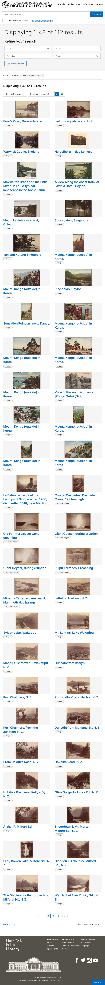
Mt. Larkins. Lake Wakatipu (74, 632)
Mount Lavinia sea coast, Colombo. (21, 222)
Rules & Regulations (89, 939)
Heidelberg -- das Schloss (73, 151)
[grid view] (57, 94)
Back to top (9, 924)
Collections (74, 4)
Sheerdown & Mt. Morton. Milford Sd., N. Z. (73, 828)
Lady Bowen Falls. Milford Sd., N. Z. (26, 863)
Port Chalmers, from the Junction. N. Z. (20, 729)
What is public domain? (42, 20)
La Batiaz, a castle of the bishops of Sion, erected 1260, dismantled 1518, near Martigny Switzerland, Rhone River (26, 501)
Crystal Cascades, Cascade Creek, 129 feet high (75, 497)
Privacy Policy (68, 939)
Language (85, 946)
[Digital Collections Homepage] (27, 4)
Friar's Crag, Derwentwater (23, 121)
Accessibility (52, 939)
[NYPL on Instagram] (89, 960)
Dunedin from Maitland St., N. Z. (77, 727)
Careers (50, 946)
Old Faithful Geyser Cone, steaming (21, 536)
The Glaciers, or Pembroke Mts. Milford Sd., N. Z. (26, 897)
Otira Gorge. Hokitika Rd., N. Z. (77, 792)
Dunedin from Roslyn (70, 663)
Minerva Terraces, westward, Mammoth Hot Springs (24, 600)
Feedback (98, 982)
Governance (67, 949)
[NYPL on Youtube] (95, 960)
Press (49, 942)
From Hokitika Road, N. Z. (21, 762)
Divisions (88, 4)
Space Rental (52, 949)
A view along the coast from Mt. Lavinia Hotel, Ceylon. (77, 184)
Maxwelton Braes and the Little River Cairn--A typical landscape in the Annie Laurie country (25, 188)
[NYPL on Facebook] (77, 960)
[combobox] (46, 14)
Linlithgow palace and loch (74, 121)
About (99, 4)
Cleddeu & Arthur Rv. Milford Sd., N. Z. (75, 863)
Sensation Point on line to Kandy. (26, 323)
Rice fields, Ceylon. (68, 289)
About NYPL (86, 942)
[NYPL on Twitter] (83, 960)
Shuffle (61, 4)
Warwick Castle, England (21, 151)
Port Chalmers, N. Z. (17, 697)
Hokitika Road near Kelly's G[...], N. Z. (26, 794)
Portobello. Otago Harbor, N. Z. (77, 697)
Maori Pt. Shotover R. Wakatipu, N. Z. (26, 665)
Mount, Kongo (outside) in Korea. (73, 257)
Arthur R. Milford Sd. (18, 826)
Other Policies (68, 942)
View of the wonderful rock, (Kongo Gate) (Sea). (74, 394)
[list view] (62, 94)
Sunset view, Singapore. (72, 220)
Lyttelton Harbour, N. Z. (71, 598)
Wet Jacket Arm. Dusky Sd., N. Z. (76, 897)
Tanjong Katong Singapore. (22, 254)
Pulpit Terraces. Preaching (74, 568)
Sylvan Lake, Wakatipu (19, 632)
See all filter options (15, 63)
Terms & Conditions (70, 946)
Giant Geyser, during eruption (76, 533)
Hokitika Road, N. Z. (69, 762)
